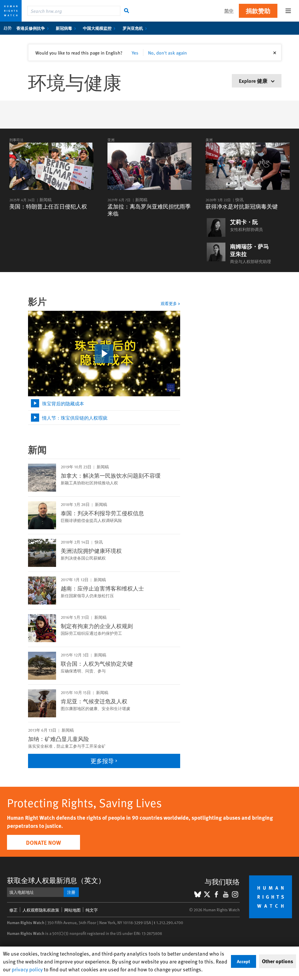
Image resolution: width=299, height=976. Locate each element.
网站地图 (72, 910)
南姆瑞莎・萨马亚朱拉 (249, 250)
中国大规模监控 (97, 28)
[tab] (104, 403)
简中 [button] (229, 10)
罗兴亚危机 (133, 28)
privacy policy (27, 969)
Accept (243, 961)
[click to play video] (104, 353)
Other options (277, 961)
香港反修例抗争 (30, 28)
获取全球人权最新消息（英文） (56, 880)
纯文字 (92, 910)
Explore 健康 (254, 80)
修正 (13, 910)
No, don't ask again (167, 52)
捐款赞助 (258, 10)
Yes (135, 52)
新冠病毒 (64, 28)
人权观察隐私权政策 (40, 910)
